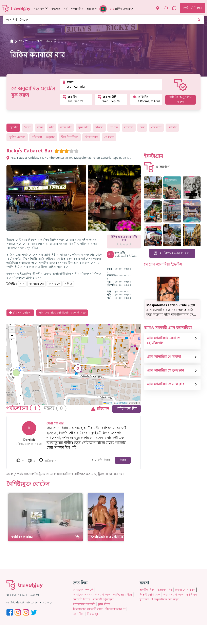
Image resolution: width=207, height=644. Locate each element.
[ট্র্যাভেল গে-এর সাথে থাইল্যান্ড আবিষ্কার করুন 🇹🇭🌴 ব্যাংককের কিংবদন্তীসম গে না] (153, 211)
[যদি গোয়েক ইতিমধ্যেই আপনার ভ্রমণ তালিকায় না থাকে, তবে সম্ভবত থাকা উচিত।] (153, 187)
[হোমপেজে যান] (16, 8)
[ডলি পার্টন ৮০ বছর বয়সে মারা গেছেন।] (192, 187)
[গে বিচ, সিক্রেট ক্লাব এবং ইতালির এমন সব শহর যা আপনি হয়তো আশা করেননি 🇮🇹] (172, 187)
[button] (78, 368)
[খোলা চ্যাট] (174, 8)
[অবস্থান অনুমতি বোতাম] (157, 8)
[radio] (56, 151)
